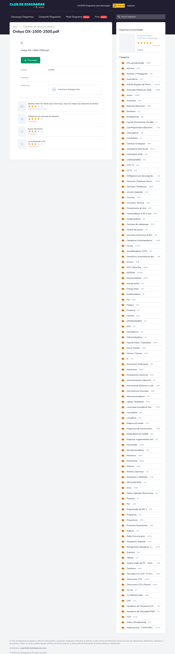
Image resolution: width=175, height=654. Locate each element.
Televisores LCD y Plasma (139, 584)
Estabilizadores (134, 294)
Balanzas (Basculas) (136, 106)
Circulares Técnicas (135, 202)
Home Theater (133, 348)
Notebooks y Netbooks (137, 477)
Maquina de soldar (135, 423)
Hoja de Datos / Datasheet (139, 342)
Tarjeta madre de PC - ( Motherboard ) (140, 563)
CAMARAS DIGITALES (137, 149)
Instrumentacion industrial (139, 380)
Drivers (130, 262)
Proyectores (132, 520)
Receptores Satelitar (136, 541)
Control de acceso (135, 229)
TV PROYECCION (135, 595)
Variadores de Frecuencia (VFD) (141, 606)
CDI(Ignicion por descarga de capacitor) (38, 26)
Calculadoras (132, 132)
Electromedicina (134, 278)
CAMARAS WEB (134, 154)
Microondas (132, 444)
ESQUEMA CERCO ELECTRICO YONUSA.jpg (147, 37)
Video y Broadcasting (136, 622)
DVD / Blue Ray (134, 267)
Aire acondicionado (135, 63)
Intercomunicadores (136, 396)
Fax (128, 299)
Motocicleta (132, 461)
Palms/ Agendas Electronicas (140, 493)
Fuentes (130, 315)
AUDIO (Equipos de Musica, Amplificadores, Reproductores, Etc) (140, 84)
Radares (130, 530)
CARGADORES (134, 159)
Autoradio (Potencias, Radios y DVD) (140, 89)
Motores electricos (135, 471)
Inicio (15, 27)
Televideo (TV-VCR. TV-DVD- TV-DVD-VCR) (140, 573)
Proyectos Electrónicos (137, 525)
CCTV (129, 170)
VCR (129, 616)
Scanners (131, 552)
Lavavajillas (132, 412)
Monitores (131, 455)
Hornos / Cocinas (134, 353)
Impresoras (132, 369)
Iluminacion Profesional (137, 364)
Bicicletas (131, 111)
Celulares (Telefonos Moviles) (140, 181)
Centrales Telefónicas (137, 186)
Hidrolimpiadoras (134, 337)
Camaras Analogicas (136, 143)
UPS (129, 600)
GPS (129, 326)
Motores (130, 466)
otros (129, 487)
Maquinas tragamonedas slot (140, 439)
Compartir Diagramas (50, 16)
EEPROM (131, 272)
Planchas (131, 498)
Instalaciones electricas (137, 374)
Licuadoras (131, 417)
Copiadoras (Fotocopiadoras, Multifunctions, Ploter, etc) (140, 240)
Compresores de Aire (136, 208)
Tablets (130, 557)
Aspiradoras (132, 79)
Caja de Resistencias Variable (140, 122)
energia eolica (133, 283)
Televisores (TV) (134, 579)
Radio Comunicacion (136, 536)
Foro (100, 16)
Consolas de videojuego (137, 224)
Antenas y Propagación (137, 73)
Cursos (130, 245)
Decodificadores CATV (137, 251)
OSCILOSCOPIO (134, 482)
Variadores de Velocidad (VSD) (141, 611)
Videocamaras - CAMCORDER (140, 627)
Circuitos (131, 197)
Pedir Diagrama (77, 16)
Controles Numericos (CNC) (139, 235)
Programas (132, 514)
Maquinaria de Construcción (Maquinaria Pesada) (140, 428)
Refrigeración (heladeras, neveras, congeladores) (140, 547)
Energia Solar (133, 288)
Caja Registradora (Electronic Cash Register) (140, 127)
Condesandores (134, 219)
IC (127, 358)
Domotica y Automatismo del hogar (141, 256)
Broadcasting (133, 116)
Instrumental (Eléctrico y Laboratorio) (140, 385)
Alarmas (130, 68)
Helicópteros (132, 331)
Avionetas (131, 100)
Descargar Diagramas (22, 16)
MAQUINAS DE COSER (137, 434)
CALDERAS (132, 138)
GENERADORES (134, 321)
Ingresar (131, 5)
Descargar (32, 60)
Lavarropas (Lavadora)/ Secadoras (140, 407)
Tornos (130, 590)
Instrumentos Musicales (138, 391)
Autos (129, 95)
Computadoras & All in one (139, 213)
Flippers (130, 305)
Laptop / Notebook (135, 401)
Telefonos (131, 568)
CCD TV (130, 165)
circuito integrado (135, 192)
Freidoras (131, 310)
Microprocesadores (135, 450)
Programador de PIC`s (137, 509)
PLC (128, 504)
